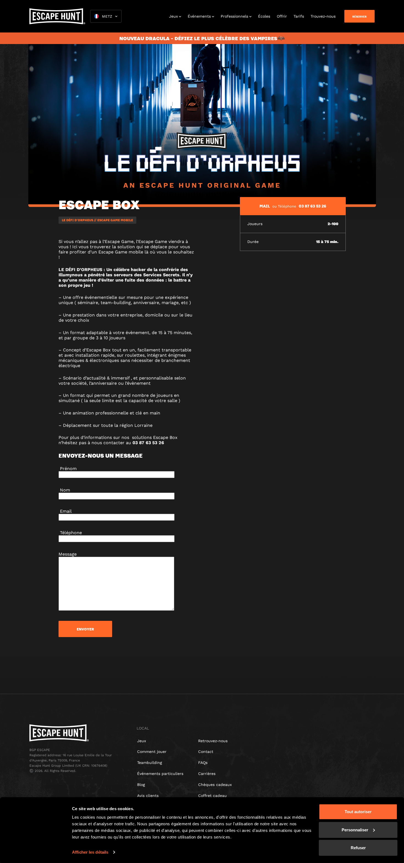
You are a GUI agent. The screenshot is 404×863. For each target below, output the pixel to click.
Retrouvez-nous (213, 741)
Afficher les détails (90, 852)
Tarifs (299, 16)
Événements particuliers (160, 773)
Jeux (173, 16)
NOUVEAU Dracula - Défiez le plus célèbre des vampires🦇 (202, 38)
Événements (199, 16)
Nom (64, 490)
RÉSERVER (359, 16)
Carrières (206, 773)
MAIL (264, 205)
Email (65, 511)
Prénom (68, 468)
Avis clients (148, 795)
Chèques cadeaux (215, 784)
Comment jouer (152, 751)
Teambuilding (149, 762)
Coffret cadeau (212, 795)
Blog (141, 784)
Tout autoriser (358, 811)
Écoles (264, 16)
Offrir (282, 16)
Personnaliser (355, 829)
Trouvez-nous (323, 16)
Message (68, 554)
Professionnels (234, 16)
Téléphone (70, 532)
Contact (205, 751)
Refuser (358, 847)
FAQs (202, 762)
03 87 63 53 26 (312, 205)
